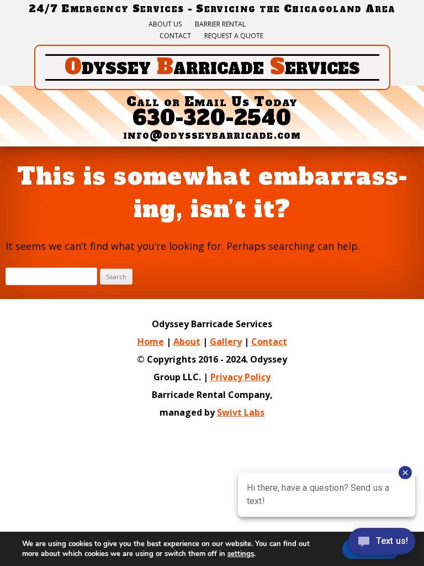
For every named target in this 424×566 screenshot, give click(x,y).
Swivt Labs (240, 412)
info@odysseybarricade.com (212, 135)
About (186, 342)
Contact (175, 36)
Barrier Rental (220, 24)
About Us (165, 24)
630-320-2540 (212, 118)
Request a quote (233, 36)
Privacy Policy (240, 377)
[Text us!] (382, 543)
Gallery (226, 342)
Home (150, 342)
